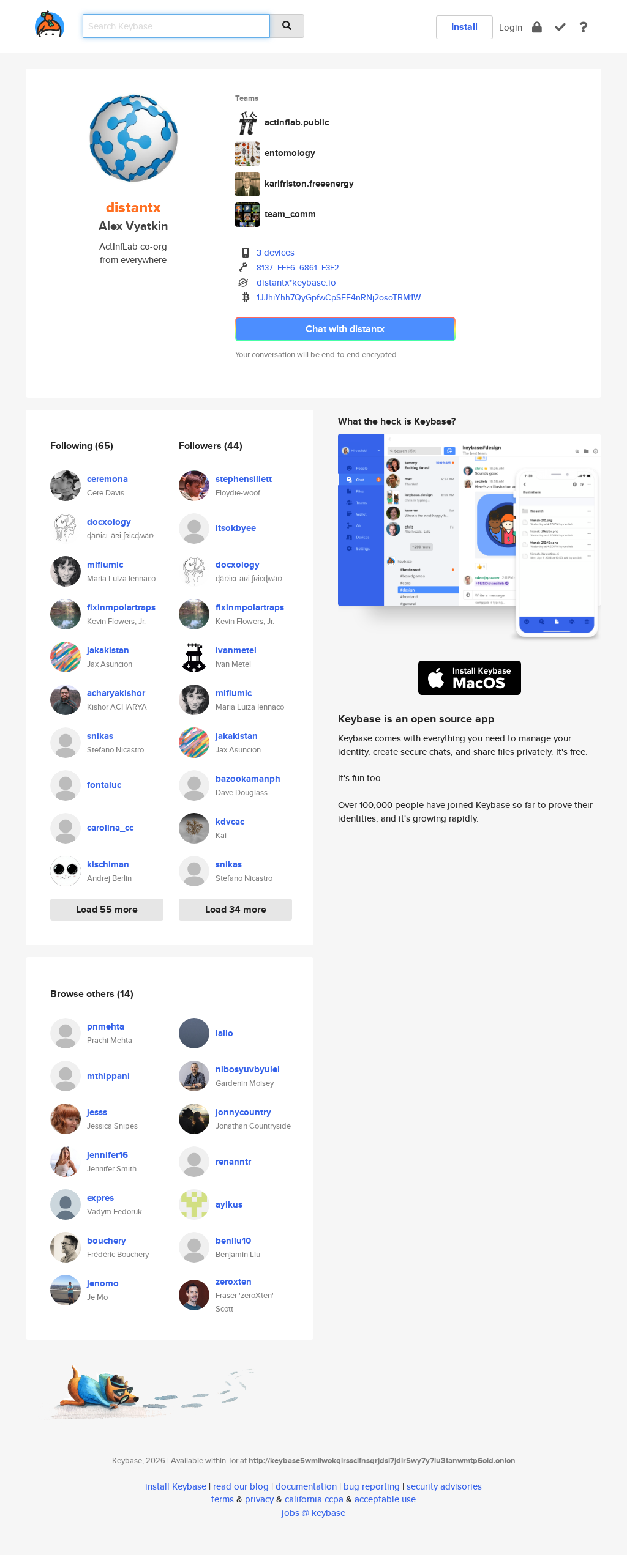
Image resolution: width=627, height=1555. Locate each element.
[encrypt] (537, 27)
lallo (224, 1033)
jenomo (103, 1283)
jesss (97, 1112)
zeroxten (234, 1281)
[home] (49, 22)
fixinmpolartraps (121, 607)
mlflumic (105, 564)
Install (464, 27)
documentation (306, 1486)
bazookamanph (248, 778)
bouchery (106, 1240)
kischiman (108, 864)
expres (100, 1197)
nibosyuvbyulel (248, 1069)
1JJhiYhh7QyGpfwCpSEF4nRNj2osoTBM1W (339, 297)
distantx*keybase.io (296, 282)
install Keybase (175, 1486)
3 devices (276, 252)
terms (222, 1499)
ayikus (229, 1204)
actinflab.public (297, 122)
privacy (259, 1499)
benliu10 (233, 1240)
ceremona (107, 479)
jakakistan (108, 650)
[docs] (583, 27)
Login (510, 27)
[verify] (560, 27)
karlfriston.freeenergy (309, 183)
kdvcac (230, 821)
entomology (290, 153)
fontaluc (104, 785)
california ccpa (314, 1499)
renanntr (233, 1161)
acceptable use (385, 1499)
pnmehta (105, 1026)
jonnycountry (243, 1112)
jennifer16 (107, 1155)
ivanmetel (236, 650)
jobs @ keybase (313, 1512)
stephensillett (244, 479)
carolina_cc (110, 827)
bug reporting (372, 1486)
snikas (100, 736)
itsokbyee (236, 528)
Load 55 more (107, 909)
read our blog (241, 1486)
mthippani (108, 1076)
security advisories (444, 1486)
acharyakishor (116, 693)
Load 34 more (235, 909)
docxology (109, 522)
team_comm (290, 214)
